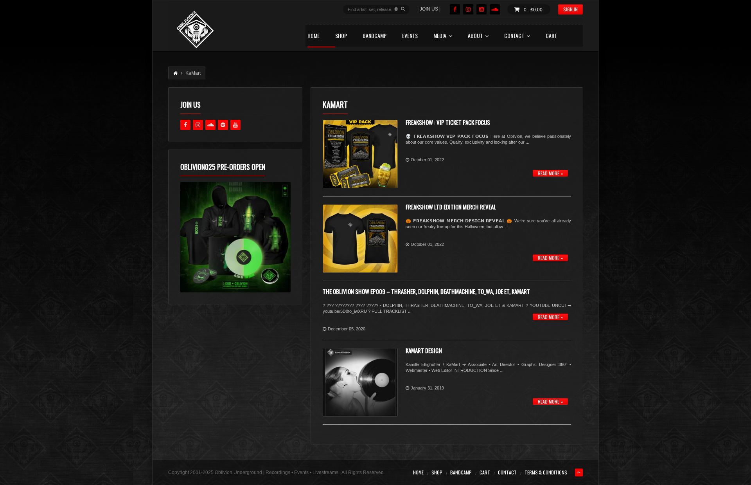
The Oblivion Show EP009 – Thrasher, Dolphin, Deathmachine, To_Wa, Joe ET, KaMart (426, 291)
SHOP (341, 36)
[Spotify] (223, 125)
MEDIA (439, 36)
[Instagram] (468, 9)
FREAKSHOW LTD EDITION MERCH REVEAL (451, 206)
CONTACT (514, 36)
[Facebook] (455, 9)
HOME (313, 36)
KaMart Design (424, 350)
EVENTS (410, 36)
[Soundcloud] (495, 9)
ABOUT (475, 36)
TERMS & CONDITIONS (546, 472)
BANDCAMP (374, 36)
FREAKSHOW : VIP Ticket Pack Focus (448, 122)
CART (551, 36)
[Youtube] (235, 125)
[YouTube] (481, 9)
